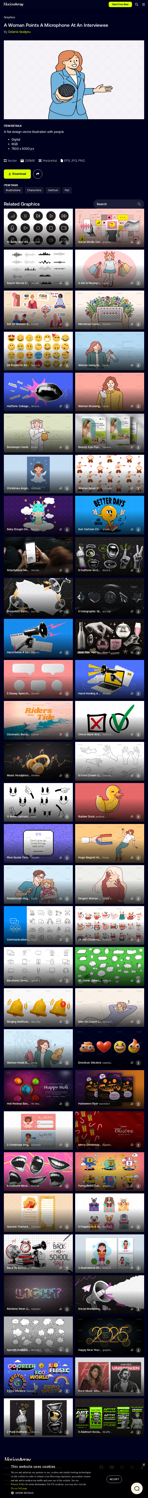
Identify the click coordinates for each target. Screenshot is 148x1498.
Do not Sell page (19, 1488)
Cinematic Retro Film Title (23, 734)
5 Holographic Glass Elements (97, 611)
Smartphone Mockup (20, 570)
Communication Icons (20, 939)
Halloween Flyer (88, 1103)
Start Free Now (120, 4)
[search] (136, 4)
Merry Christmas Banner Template (100, 1144)
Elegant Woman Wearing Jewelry (99, 898)
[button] (52, 1493)
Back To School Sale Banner (25, 1267)
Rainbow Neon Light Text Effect (27, 1308)
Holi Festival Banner (19, 1103)
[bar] (143, 4)
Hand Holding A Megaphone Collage (101, 693)
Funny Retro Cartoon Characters (99, 1185)
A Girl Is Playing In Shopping (95, 283)
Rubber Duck (86, 816)
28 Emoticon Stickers (20, 365)
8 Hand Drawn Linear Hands (96, 775)
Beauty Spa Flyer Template (95, 447)
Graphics (9, 17)
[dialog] (74, 1479)
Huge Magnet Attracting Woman (98, 857)
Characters (34, 190)
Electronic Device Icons (22, 980)
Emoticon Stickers (89, 1062)
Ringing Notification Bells (23, 1021)
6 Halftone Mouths (18, 1185)
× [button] (143, 1464)
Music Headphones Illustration (26, 775)
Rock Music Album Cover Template (100, 1390)
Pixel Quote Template (20, 857)
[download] (67, 242)
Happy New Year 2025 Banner (97, 1349)
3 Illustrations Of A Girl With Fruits (99, 1267)
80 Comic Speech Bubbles (95, 980)
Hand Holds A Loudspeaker (24, 652)
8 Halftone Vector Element (95, 570)
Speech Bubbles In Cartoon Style (28, 1349)
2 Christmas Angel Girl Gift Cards (28, 1144)
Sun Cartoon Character (93, 529)
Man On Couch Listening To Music (100, 1021)
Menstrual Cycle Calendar (94, 324)
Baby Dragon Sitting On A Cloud (27, 529)
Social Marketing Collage (94, 1308)
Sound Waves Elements (22, 283)
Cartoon (53, 190)
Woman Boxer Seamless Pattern (98, 488)
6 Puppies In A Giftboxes (93, 1226)
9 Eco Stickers (16, 1390)
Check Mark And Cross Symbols (98, 734)
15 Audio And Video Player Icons (27, 241)
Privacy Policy (18, 1484)
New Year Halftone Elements (96, 652)
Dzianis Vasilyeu (19, 31)
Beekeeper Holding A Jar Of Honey (29, 447)
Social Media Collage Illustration (98, 241)
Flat (67, 190)
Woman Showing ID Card (94, 406)
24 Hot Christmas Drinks (93, 939)
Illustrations (13, 190)
